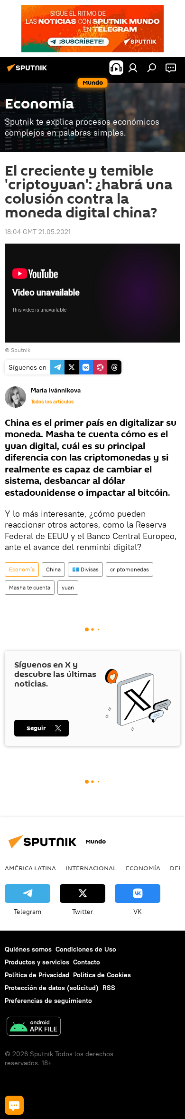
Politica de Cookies (102, 975)
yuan (68, 587)
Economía (22, 569)
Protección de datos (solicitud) (52, 987)
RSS (108, 987)
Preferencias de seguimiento (48, 1000)
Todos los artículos (52, 401)
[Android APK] (33, 1027)
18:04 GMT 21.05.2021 (38, 231)
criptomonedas (129, 569)
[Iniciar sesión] (132, 67)
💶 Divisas (85, 569)
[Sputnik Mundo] (28, 71)
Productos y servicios (37, 962)
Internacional (90, 868)
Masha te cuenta (29, 587)
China (53, 569)
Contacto (86, 962)
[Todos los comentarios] (14, 1105)
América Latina (30, 868)
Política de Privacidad (37, 975)
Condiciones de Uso (86, 949)
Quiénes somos (28, 949)
